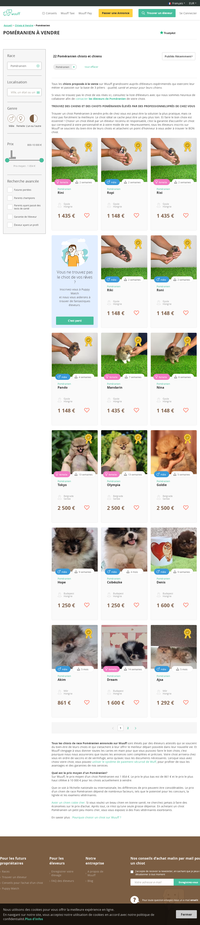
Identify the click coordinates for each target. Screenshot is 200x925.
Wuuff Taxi (68, 13)
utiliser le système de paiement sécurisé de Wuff (124, 762)
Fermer (186, 914)
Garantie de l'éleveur (25, 216)
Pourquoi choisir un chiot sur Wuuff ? (96, 817)
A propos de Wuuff (95, 873)
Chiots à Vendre (24, 25)
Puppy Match (10, 888)
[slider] (7, 160)
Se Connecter (188, 13)
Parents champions (24, 197)
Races (6, 871)
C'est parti (75, 320)
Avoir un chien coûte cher (68, 802)
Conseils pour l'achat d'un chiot (22, 883)
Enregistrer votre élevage (62, 873)
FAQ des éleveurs (62, 881)
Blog (90, 881)
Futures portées (22, 189)
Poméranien (62, 67)
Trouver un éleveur (159, 13)
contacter (101, 99)
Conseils (51, 13)
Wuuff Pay (85, 13)
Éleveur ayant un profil (26, 224)
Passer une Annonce (115, 13)
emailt (194, 900)
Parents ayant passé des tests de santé (27, 207)
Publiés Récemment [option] (178, 56)
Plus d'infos (34, 919)
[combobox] (24, 66)
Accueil (8, 25)
